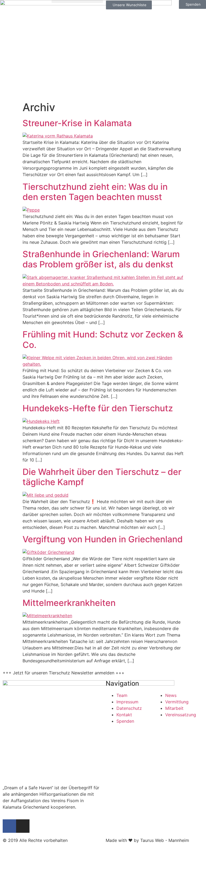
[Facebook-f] (9, 826)
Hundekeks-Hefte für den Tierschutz (98, 408)
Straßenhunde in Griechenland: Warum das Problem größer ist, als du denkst (101, 259)
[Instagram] (23, 826)
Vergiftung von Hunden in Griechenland (103, 539)
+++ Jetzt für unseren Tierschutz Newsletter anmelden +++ (63, 672)
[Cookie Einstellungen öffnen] (40, 883)
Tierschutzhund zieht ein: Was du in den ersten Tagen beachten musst (95, 191)
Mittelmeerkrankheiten (69, 603)
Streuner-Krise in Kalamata (77, 123)
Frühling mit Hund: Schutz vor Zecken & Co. (103, 339)
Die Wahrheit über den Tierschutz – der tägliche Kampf (102, 477)
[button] (77, 1)
